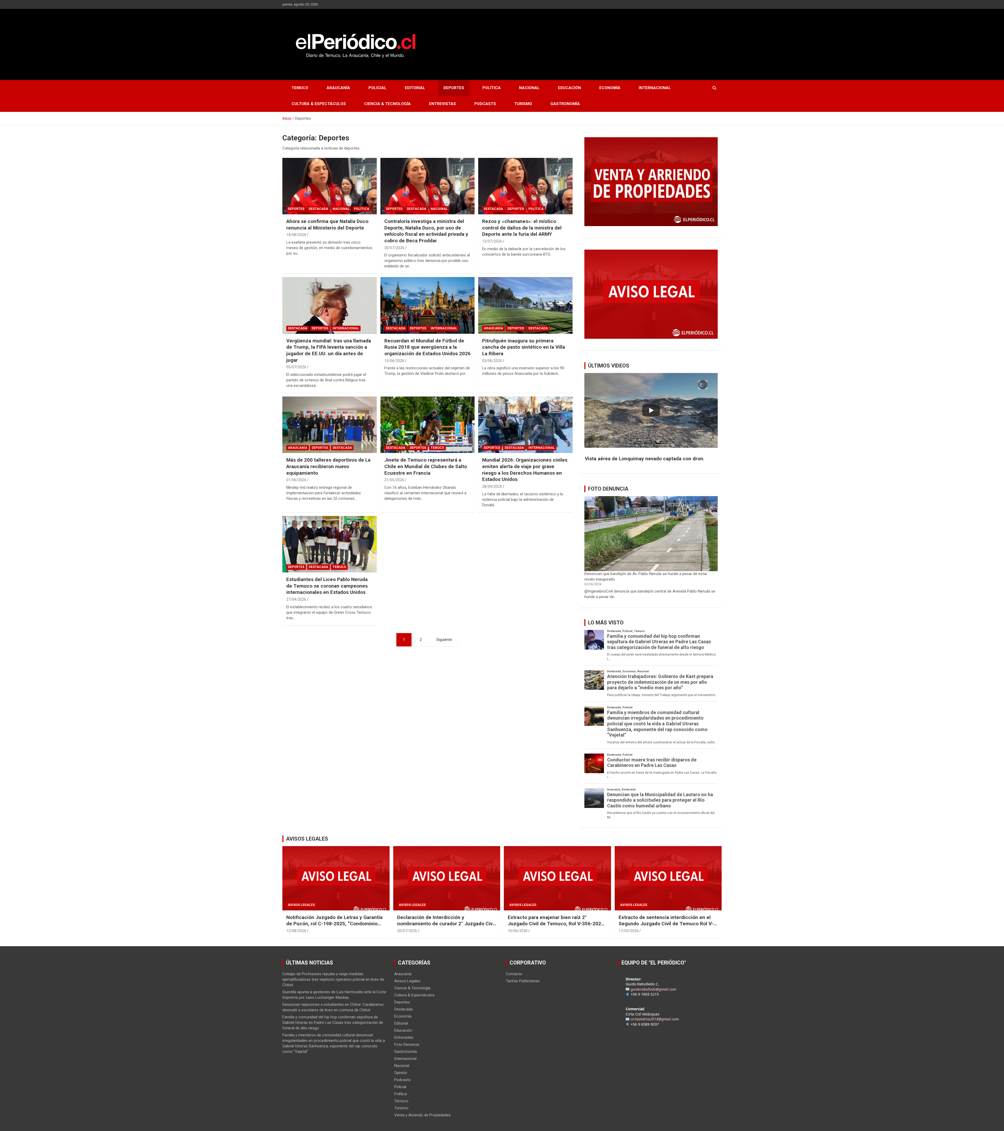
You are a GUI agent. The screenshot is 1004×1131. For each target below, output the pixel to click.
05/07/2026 (296, 367)
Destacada (318, 209)
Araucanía (338, 87)
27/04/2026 (296, 599)
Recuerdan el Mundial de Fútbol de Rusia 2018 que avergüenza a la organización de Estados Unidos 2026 (427, 347)
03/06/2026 (492, 361)
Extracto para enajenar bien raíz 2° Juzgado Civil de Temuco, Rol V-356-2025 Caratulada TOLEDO (556, 923)
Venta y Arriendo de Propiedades (422, 1115)
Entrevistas (442, 103)
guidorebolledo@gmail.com (653, 989)
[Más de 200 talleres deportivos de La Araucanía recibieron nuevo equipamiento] (329, 424)
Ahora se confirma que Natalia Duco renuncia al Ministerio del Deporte (327, 224)
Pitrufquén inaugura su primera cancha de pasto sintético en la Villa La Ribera (523, 347)
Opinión (400, 1072)
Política (491, 87)
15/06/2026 (394, 361)
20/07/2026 (407, 931)
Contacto (514, 974)
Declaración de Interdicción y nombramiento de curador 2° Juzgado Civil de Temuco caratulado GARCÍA (446, 923)
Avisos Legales (301, 905)
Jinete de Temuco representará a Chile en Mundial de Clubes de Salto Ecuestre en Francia (425, 466)
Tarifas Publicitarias (523, 981)
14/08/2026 (296, 235)
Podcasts (485, 103)
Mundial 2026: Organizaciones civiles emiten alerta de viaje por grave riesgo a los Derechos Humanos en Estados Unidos (524, 469)
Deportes (453, 87)
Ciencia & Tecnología (387, 103)
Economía (609, 87)
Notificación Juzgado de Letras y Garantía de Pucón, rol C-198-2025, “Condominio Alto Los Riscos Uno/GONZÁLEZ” (334, 923)
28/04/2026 (492, 486)
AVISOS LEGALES (307, 839)
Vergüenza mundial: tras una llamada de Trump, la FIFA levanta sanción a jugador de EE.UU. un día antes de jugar (328, 350)
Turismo (523, 103)
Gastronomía (565, 103)
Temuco (300, 87)
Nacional (529, 87)
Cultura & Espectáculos (319, 103)
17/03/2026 (628, 931)
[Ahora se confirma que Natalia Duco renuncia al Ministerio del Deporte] (329, 186)
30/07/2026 (394, 248)
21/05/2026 (394, 480)
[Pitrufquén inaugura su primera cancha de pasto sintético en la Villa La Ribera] (525, 305)
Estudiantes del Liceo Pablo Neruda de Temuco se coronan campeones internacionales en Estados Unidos (327, 585)
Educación (569, 87)
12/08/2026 (296, 931)
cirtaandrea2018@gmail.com (655, 1019)
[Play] (651, 410)
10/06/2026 (518, 931)
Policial (377, 87)
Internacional (655, 87)
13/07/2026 (492, 241)
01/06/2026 (296, 480)
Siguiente (444, 639)
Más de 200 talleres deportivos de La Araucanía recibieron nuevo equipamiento (328, 466)
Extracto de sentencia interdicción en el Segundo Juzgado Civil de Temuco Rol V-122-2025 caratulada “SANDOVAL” (666, 923)
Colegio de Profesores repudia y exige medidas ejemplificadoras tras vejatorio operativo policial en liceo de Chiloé (333, 979)
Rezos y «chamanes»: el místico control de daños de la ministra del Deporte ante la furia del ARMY (522, 227)
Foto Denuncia (406, 1044)
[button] (651, 458)
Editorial (415, 87)
